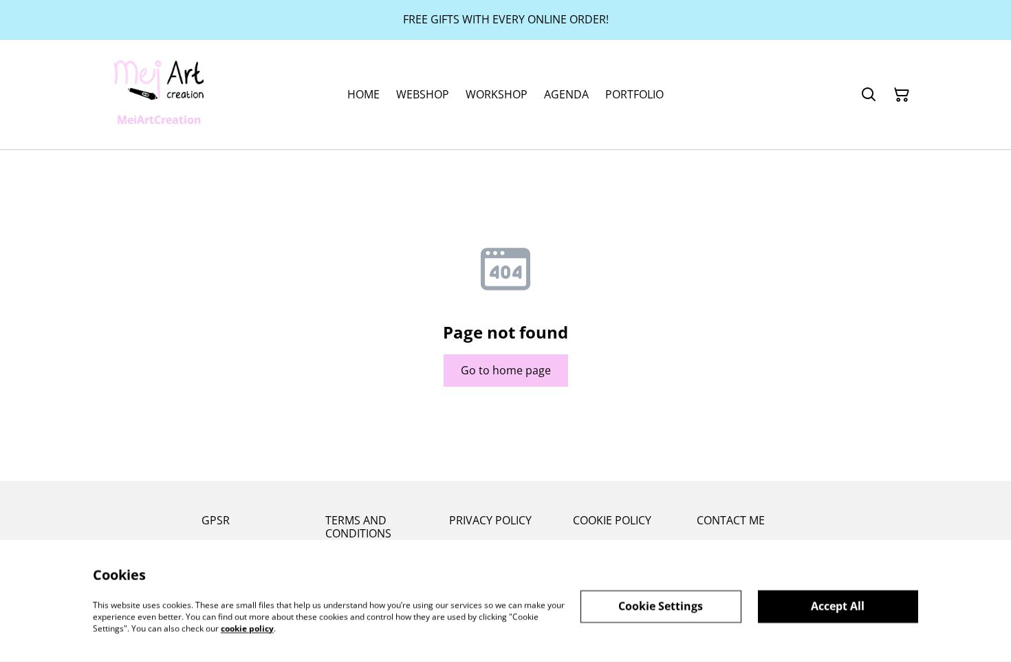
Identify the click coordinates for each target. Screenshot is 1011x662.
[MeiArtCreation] (158, 79)
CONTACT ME (731, 520)
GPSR (216, 520)
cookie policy (247, 628)
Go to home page (506, 370)
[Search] (868, 95)
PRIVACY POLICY (490, 520)
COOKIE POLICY (612, 520)
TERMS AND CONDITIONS (358, 527)
